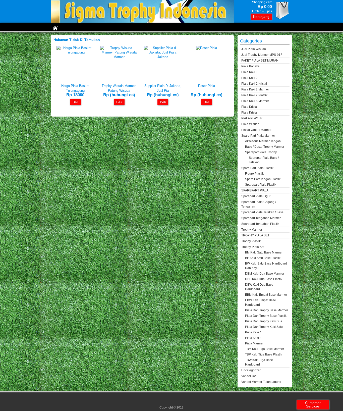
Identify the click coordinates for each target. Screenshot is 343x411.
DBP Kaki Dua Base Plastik (263, 279)
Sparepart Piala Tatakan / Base (262, 212)
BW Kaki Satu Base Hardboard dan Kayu (266, 266)
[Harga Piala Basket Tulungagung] (75, 52)
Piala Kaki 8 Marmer (255, 101)
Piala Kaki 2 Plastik (254, 95)
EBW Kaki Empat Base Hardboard (260, 302)
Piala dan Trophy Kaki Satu (264, 327)
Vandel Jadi (249, 376)
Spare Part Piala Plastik (257, 168)
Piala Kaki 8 (253, 338)
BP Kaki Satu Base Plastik (262, 258)
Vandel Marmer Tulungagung (261, 382)
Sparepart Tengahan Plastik (260, 224)
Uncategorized (251, 370)
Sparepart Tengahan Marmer (261, 218)
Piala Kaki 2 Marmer (255, 89)
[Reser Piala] (206, 48)
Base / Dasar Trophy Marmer (264, 146)
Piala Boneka (250, 66)
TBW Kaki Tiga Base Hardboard (259, 362)
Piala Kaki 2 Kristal (254, 83)
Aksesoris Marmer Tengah (263, 141)
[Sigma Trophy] (142, 21)
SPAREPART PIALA (254, 190)
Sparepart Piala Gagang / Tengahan (258, 204)
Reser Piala (206, 86)
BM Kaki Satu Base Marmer (263, 252)
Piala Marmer (254, 343)
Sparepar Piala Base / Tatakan (264, 160)
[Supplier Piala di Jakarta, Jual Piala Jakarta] (163, 57)
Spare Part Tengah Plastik (262, 179)
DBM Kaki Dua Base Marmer (264, 273)
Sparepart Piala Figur (255, 196)
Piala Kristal (249, 107)
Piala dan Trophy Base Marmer (266, 310)
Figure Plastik (254, 173)
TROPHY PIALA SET (255, 235)
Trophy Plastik (251, 241)
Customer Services (313, 404)
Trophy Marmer (251, 229)
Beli (75, 102)
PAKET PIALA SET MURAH (259, 60)
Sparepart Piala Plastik (260, 184)
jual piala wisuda (253, 49)
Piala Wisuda (250, 124)
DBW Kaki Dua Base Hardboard (259, 287)
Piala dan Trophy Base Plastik (266, 316)
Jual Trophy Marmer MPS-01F (261, 55)
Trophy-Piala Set (252, 247)
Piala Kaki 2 (249, 78)
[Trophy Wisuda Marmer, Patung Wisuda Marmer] (119, 57)
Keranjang (261, 17)
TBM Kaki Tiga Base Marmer (264, 349)
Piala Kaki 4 (253, 332)
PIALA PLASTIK (252, 118)
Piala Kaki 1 (249, 72)
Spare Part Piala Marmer (258, 135)
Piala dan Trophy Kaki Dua (263, 321)
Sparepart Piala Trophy (261, 152)
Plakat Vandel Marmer (256, 130)
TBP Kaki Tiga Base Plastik (263, 354)
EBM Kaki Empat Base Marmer (266, 294)
